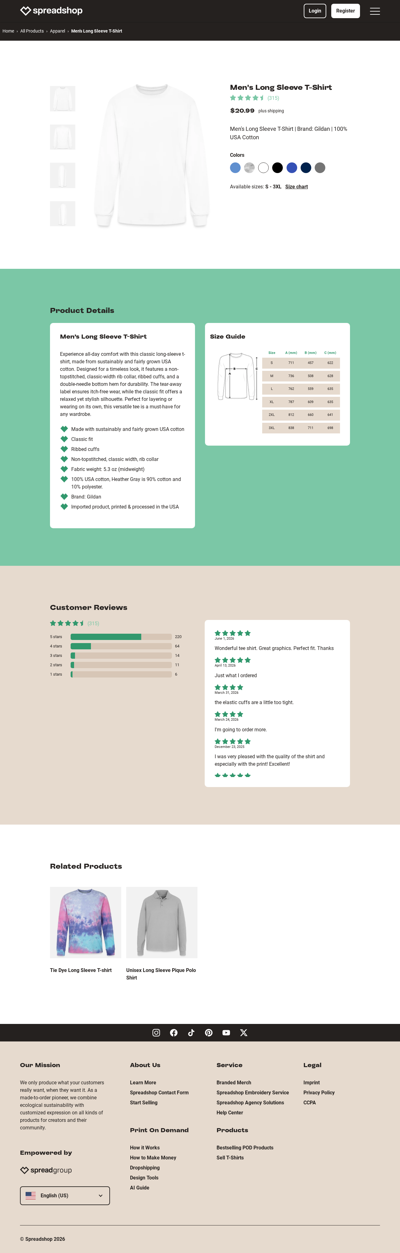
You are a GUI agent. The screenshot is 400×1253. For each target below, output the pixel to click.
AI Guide (139, 1188)
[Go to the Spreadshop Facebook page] (173, 1032)
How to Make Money (153, 1158)
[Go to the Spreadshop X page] (243, 1032)
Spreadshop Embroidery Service (253, 1093)
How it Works (145, 1148)
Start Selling (144, 1103)
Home (8, 30)
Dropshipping (145, 1168)
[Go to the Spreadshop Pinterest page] (209, 1032)
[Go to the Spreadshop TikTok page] (191, 1032)
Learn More (143, 1083)
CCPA (309, 1103)
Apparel (57, 30)
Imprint (311, 1083)
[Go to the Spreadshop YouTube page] (226, 1032)
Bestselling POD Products (245, 1148)
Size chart (296, 187)
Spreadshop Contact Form (159, 1093)
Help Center (230, 1113)
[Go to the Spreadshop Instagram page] (156, 1032)
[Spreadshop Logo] (51, 11)
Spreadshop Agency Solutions (250, 1103)
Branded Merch (234, 1083)
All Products (32, 30)
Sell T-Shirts (230, 1158)
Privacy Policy (319, 1093)
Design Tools (144, 1178)
